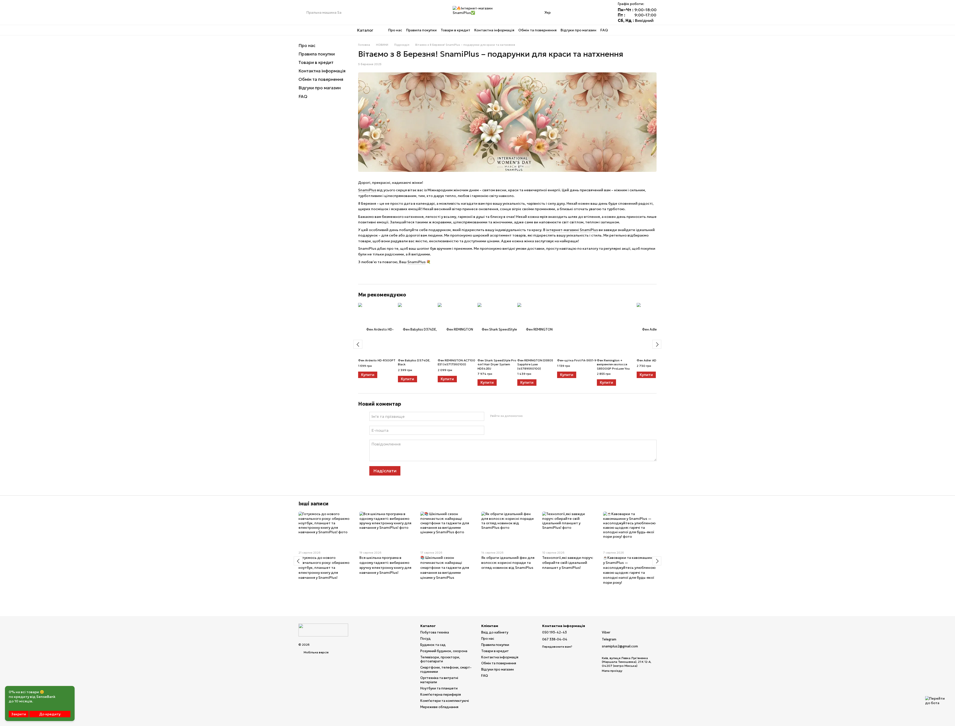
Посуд (425, 638)
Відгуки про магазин (578, 30)
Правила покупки (421, 30)
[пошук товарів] (302, 12)
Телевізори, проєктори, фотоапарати (440, 659)
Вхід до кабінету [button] (494, 632)
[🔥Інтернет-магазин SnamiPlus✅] (323, 629)
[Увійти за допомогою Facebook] (528, 416)
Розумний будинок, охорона (443, 651)
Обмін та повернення (537, 30)
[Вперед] (656, 344)
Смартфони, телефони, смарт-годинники (446, 669)
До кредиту (49, 714)
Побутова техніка (434, 632)
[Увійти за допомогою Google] (536, 416)
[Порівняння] (577, 12)
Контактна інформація (494, 30)
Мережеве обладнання (439, 707)
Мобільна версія (316, 652)
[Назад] (357, 344)
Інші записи (313, 503)
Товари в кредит (455, 30)
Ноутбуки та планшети (439, 688)
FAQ (604, 30)
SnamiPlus (367, 190)
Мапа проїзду (612, 671)
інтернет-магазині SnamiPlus (572, 230)
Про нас (395, 30)
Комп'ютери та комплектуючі (444, 701)
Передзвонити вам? (557, 646)
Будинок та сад (433, 645)
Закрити (18, 714)
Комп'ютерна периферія (440, 694)
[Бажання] (590, 12)
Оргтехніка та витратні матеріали (439, 680)
